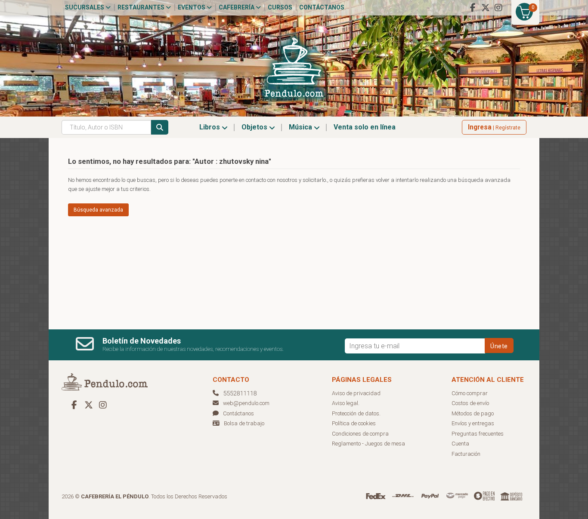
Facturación (466, 454)
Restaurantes (142, 7)
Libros (210, 127)
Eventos (192, 7)
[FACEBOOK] (472, 7)
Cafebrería (237, 7)
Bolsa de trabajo (244, 423)
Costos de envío (470, 403)
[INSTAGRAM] (498, 7)
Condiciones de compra (360, 433)
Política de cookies (354, 423)
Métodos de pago (473, 413)
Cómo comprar (470, 393)
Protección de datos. (356, 413)
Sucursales (85, 7)
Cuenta (460, 443)
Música (301, 127)
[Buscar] (159, 127)
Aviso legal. (345, 403)
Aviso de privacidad (356, 393)
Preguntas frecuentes (478, 433)
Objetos (255, 127)
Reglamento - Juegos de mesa (368, 443)
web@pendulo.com (246, 403)
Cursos (280, 7)
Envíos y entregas (473, 423)
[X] (485, 7)
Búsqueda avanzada (98, 210)
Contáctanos (321, 7)
